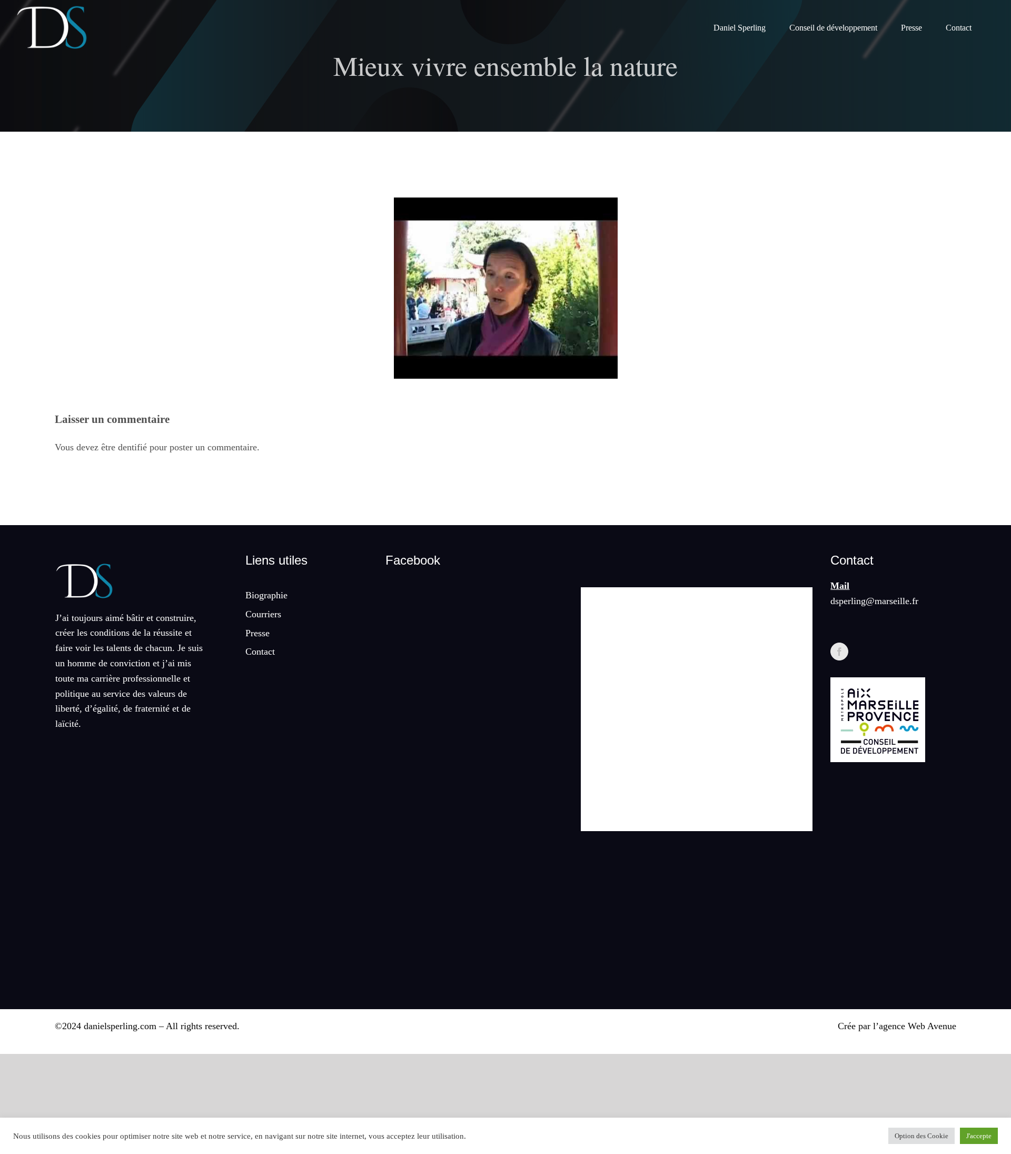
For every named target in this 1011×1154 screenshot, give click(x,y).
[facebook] (839, 651)
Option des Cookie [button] (921, 1136)
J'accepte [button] (979, 1136)
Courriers (263, 614)
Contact (260, 651)
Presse (257, 633)
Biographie (266, 595)
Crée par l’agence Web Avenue (897, 1026)
